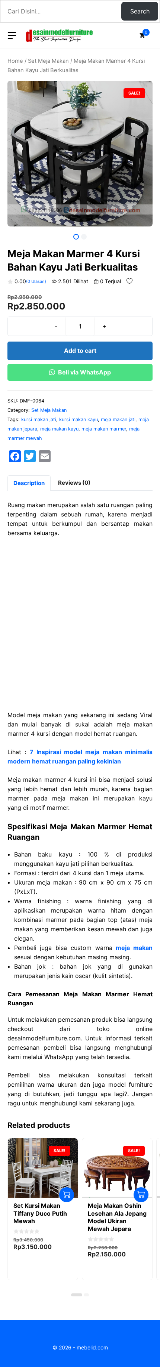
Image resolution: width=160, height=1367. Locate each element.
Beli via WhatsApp (84, 372)
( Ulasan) (36, 281)
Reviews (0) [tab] (74, 482)
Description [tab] (29, 483)
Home (15, 61)
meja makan (134, 947)
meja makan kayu (59, 429)
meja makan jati (118, 419)
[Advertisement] (80, 627)
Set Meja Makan (48, 61)
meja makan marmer (103, 429)
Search (140, 11)
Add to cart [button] (66, 1194)
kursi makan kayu (78, 419)
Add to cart (80, 350)
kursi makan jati (38, 419)
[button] (76, 1294)
